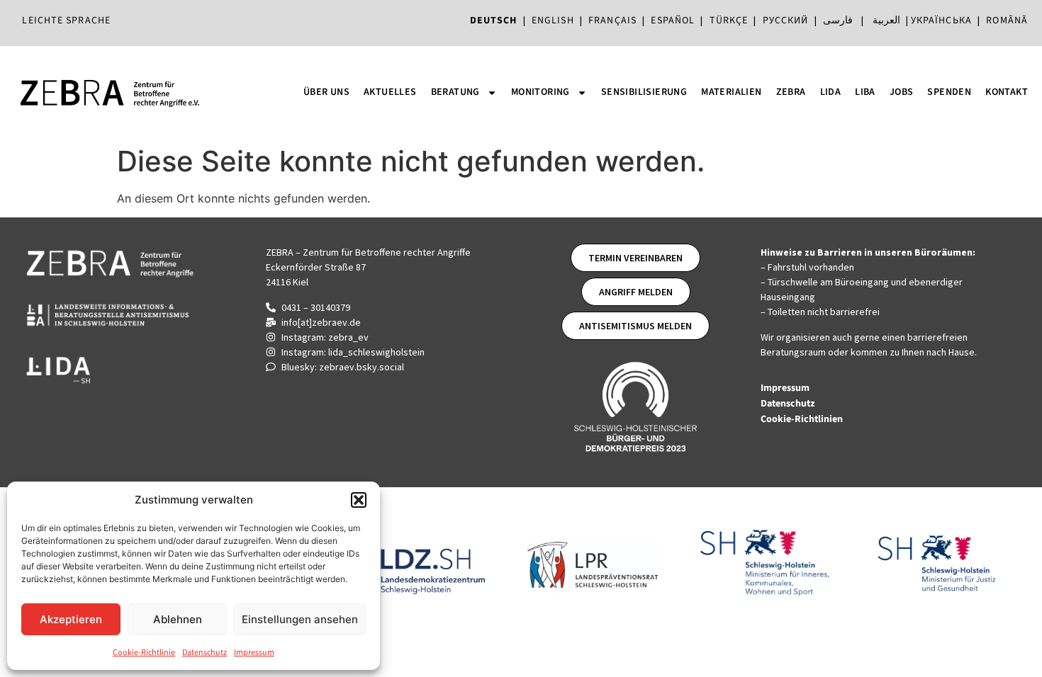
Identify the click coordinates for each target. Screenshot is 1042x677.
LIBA (865, 92)
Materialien (731, 92)
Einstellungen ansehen (300, 619)
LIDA (830, 92)
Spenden (949, 92)
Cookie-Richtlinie (144, 653)
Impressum (254, 653)
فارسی (838, 20)
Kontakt (1006, 92)
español (675, 20)
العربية (886, 20)
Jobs (902, 92)
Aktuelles (390, 92)
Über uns (326, 92)
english (553, 20)
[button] (359, 500)
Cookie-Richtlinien (803, 419)
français (612, 20)
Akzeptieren (71, 619)
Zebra (791, 92)
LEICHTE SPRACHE (66, 20)
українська (941, 20)
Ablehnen (177, 619)
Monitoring (540, 92)
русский (786, 20)
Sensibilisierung (644, 92)
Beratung (455, 92)
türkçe (729, 20)
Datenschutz (204, 653)
